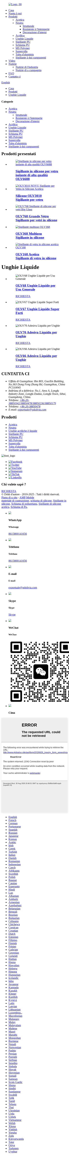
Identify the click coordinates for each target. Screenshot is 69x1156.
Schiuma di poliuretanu (24, 503)
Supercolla (21, 51)
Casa (11, 10)
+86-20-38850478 (30, 406)
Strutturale (28, 26)
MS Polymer (23, 48)
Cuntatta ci (14, 76)
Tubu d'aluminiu (25, 54)
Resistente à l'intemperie (36, 29)
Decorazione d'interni (35, 32)
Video (11, 60)
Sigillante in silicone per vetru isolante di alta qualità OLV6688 (37, 175)
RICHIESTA (23, 296)
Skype (12, 614)
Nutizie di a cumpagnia (28, 70)
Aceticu (20, 19)
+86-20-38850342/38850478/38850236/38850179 (32, 402)
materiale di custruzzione (15, 500)
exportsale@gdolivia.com (32, 409)
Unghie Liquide (24, 38)
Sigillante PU (23, 41)
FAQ (11, 73)
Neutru (19, 22)
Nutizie (12, 63)
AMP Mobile (26, 497)
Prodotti (12, 16)
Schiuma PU (23, 44)
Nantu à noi (15, 13)
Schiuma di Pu (19, 506)
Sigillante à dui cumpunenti (31, 57)
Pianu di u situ (9, 497)
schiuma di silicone (41, 500)
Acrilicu (20, 35)
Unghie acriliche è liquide (22, 430)
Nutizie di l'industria (27, 67)
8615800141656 (17, 533)
